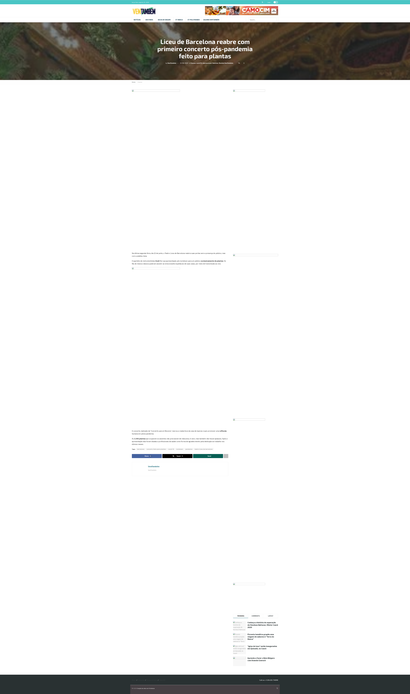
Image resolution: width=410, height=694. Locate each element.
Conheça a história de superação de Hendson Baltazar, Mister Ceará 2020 (262, 624)
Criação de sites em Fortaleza (146, 688)
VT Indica (179, 20)
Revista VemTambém (226, 63)
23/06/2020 (184, 63)
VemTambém (172, 63)
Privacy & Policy (152, 680)
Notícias (137, 20)
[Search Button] (275, 20)
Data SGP (162, 680)
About (134, 680)
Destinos (149, 20)
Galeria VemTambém (211, 20)
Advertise (141, 680)
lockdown (179, 449)
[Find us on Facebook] (257, 2)
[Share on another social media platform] (226, 456)
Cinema (193, 63)
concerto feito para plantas (156, 449)
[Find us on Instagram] (259, 2)
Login (269, 2)
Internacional (207, 63)
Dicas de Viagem (164, 20)
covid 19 (199, 63)
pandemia (188, 449)
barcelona (140, 449)
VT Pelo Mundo (194, 20)
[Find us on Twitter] (262, 2)
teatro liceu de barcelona (203, 449)
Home (133, 82)
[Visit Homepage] (144, 10)
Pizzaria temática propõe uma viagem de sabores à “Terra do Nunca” (260, 636)
